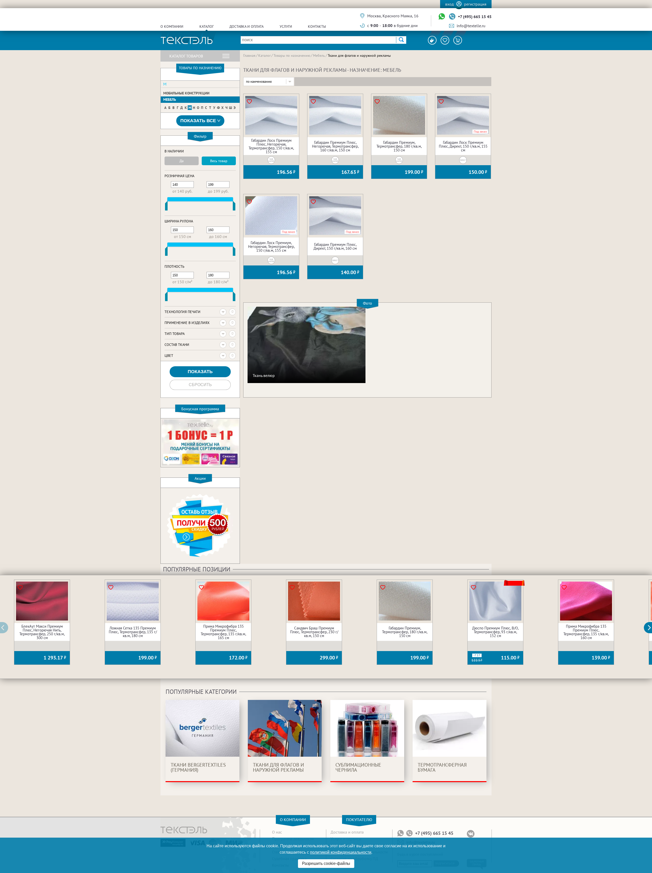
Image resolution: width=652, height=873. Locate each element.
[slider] (166, 206)
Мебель (169, 99)
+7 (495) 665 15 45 (475, 16)
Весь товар (218, 161)
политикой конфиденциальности (340, 852)
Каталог (206, 26)
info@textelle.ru (471, 25)
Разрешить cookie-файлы (326, 863)
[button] (650, 627)
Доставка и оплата (246, 26)
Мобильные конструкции (186, 93)
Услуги (286, 26)
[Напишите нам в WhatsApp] (442, 16)
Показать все (198, 120)
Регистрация (475, 4)
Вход (449, 4)
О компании (171, 26)
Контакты (317, 26)
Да (182, 161)
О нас (277, 832)
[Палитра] (432, 40)
